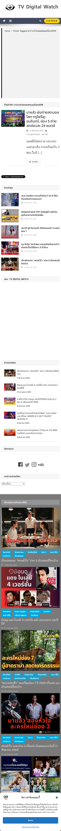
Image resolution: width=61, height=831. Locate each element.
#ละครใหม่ (6, 552)
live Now (51, 20)
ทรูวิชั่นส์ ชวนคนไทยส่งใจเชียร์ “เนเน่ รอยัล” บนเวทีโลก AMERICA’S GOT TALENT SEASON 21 (37, 416)
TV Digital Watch (33, 134)
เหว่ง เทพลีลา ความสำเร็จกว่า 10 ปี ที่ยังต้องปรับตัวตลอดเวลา (39, 197)
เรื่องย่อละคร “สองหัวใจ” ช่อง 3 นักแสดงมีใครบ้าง (40, 262)
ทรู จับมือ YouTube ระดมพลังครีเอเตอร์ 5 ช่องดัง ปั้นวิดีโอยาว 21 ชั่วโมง (40, 246)
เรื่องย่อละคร (19, 556)
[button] (56, 797)
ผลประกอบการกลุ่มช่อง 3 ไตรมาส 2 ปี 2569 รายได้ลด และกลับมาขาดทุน (37, 431)
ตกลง (30, 820)
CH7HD (17, 674)
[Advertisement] (30, 65)
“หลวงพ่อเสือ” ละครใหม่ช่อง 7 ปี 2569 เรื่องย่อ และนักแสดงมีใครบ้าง (30, 685)
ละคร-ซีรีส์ (53, 552)
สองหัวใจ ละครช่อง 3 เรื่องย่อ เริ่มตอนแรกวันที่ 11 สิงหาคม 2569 (29, 748)
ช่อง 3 (44, 552)
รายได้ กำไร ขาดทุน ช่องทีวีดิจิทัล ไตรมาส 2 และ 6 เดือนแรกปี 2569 (36, 400)
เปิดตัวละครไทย (20, 678)
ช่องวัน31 (47, 611)
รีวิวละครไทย (42, 674)
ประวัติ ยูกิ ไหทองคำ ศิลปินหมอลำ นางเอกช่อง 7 (40, 229)
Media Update (20, 611)
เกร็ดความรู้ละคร (20, 615)
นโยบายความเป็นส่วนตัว (30, 827)
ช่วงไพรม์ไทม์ (32, 552)
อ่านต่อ (35, 161)
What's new (19, 552)
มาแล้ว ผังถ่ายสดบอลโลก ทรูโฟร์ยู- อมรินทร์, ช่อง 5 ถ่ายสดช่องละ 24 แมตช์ (42, 118)
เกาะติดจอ (6, 556)
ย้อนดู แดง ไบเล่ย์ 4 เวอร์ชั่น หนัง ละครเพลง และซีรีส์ (37, 386)
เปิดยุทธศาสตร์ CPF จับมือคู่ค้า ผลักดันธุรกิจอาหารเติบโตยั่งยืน (39, 213)
